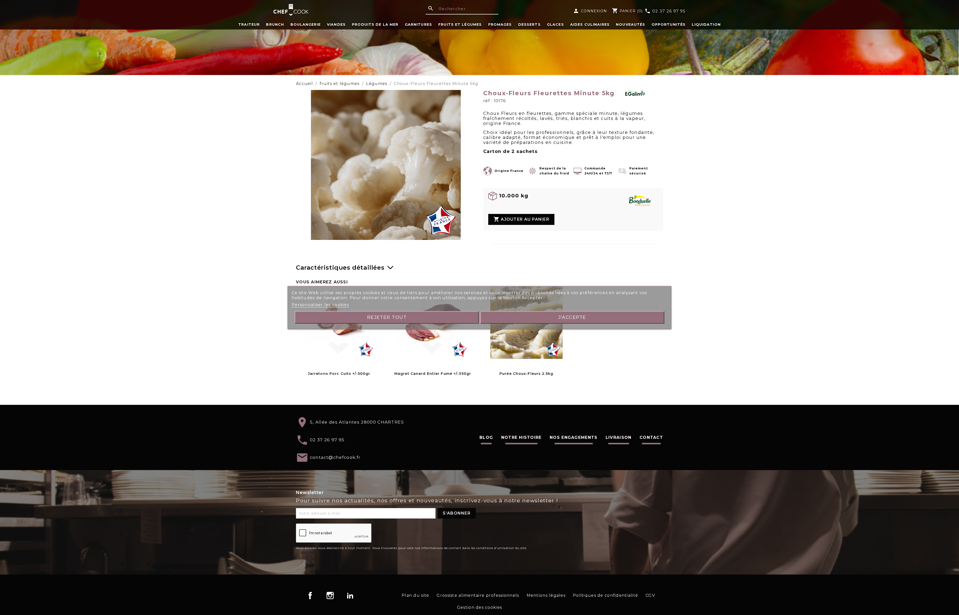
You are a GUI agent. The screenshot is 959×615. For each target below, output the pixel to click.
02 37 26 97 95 (665, 11)
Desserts (529, 24)
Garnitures (418, 24)
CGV (650, 595)
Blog (486, 437)
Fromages (500, 24)
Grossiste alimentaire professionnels (478, 595)
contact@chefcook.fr (335, 457)
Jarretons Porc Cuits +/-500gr (339, 373)
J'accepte (572, 317)
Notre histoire (521, 437)
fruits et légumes (460, 24)
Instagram (330, 596)
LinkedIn (350, 596)
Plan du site (415, 595)
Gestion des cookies (479, 607)
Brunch (275, 24)
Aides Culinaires (590, 24)
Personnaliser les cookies (320, 304)
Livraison (619, 437)
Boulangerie (305, 24)
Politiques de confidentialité (605, 595)
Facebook (310, 596)
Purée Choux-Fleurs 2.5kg (526, 373)
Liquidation (706, 24)
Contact (651, 437)
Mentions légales (546, 595)
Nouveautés (630, 24)
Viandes (336, 24)
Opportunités (669, 24)
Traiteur (249, 24)
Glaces (555, 24)
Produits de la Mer (375, 24)
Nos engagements (573, 437)
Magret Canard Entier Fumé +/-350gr (432, 373)
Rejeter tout (387, 317)
